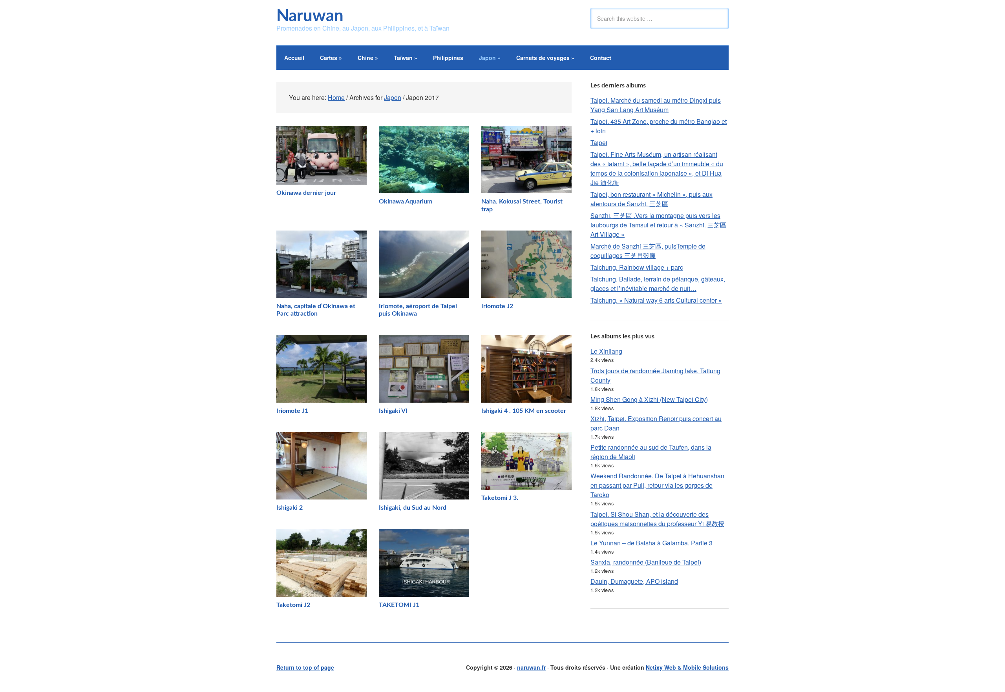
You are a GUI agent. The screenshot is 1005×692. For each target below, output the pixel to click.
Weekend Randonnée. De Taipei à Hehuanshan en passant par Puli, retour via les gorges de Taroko (657, 485)
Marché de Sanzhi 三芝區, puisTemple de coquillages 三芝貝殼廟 (647, 251)
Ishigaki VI (393, 411)
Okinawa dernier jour (306, 193)
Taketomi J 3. (499, 498)
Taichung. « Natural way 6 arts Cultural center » (656, 300)
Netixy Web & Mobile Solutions (687, 667)
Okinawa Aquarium (405, 201)
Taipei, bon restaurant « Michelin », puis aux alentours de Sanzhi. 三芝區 (651, 199)
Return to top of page (305, 667)
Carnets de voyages (545, 58)
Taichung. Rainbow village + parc (636, 267)
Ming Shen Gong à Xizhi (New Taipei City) (649, 399)
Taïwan (405, 58)
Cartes (331, 58)
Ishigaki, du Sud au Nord (412, 508)
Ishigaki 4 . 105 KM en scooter (523, 411)
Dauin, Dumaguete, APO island (634, 581)
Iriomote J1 (292, 411)
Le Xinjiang (606, 351)
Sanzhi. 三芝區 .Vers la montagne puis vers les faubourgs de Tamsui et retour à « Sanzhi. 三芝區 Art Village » (658, 225)
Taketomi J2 (293, 605)
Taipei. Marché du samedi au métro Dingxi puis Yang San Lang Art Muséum (655, 105)
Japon (490, 58)
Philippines (448, 58)
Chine (368, 58)
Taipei (598, 142)
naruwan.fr (531, 667)
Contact (600, 58)
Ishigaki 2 (289, 508)
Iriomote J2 (497, 306)
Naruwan (310, 16)
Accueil (294, 58)
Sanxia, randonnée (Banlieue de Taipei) (645, 562)
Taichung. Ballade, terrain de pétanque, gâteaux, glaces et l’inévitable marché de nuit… (657, 283)
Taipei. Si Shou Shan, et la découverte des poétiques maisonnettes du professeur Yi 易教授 (657, 519)
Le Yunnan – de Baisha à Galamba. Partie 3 (651, 542)
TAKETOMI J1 (399, 605)
